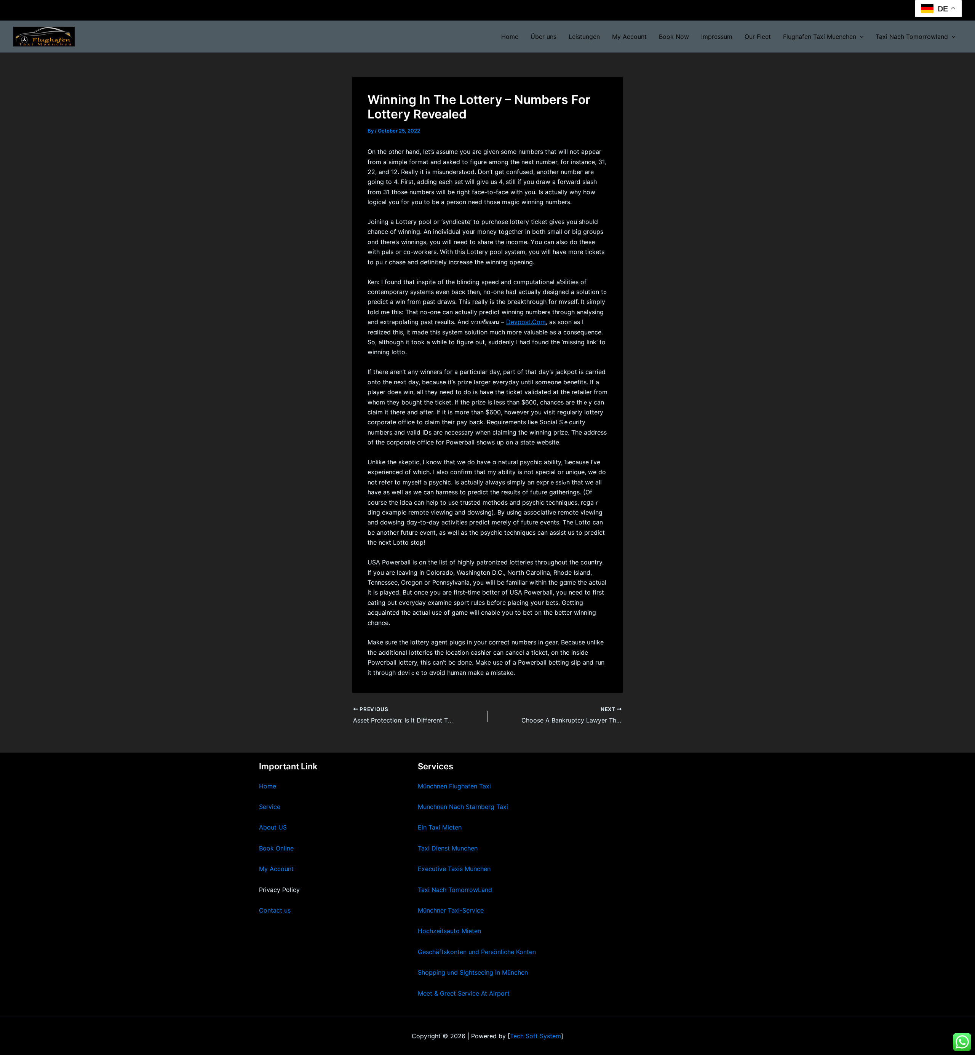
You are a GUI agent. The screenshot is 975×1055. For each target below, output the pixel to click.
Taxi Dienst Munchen (448, 848)
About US (273, 827)
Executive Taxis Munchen (454, 869)
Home (509, 36)
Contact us (275, 910)
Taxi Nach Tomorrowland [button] (912, 36)
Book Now (674, 36)
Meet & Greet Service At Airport (464, 993)
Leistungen (584, 36)
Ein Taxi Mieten (440, 827)
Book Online (276, 848)
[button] (860, 36)
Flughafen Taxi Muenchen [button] (819, 36)
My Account (629, 36)
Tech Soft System (535, 1036)
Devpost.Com (526, 322)
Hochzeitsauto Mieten (449, 931)
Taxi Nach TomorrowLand (455, 890)
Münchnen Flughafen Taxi (454, 786)
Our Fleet (758, 36)
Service (269, 806)
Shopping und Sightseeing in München (473, 972)
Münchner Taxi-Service (451, 910)
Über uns (543, 36)
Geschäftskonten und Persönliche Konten (477, 952)
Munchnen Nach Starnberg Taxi (463, 806)
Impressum (716, 36)
